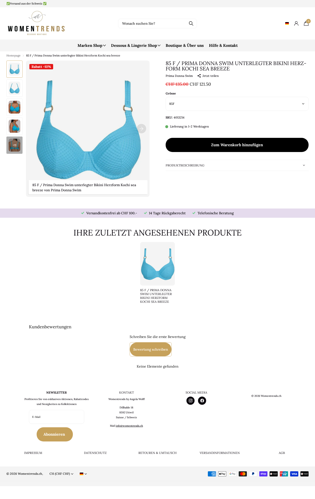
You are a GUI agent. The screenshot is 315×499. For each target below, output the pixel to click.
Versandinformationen (220, 453)
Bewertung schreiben (150, 349)
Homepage (13, 55)
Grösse (171, 94)
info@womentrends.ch (129, 425)
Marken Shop (90, 45)
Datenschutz (95, 453)
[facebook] (202, 401)
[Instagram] (190, 401)
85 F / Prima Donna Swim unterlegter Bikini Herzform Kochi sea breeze (156, 296)
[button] (141, 129)
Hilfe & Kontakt (223, 45)
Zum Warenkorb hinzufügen (237, 145)
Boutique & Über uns (185, 45)
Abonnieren (55, 434)
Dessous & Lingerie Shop (134, 45)
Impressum (33, 453)
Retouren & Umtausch (157, 453)
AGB (282, 453)
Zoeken (191, 23)
